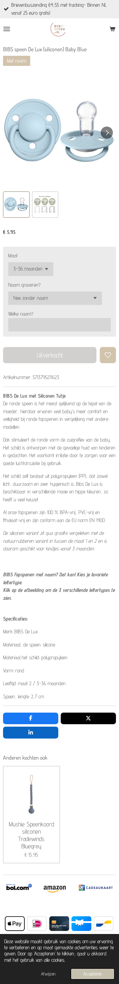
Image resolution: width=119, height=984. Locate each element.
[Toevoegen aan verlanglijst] (108, 355)
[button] (16, 204)
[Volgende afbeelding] (107, 133)
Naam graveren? (24, 285)
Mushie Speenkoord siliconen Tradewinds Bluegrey (31, 835)
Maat (13, 255)
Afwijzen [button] (48, 974)
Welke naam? (20, 314)
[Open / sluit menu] (6, 29)
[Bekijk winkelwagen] (112, 29)
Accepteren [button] (92, 974)
